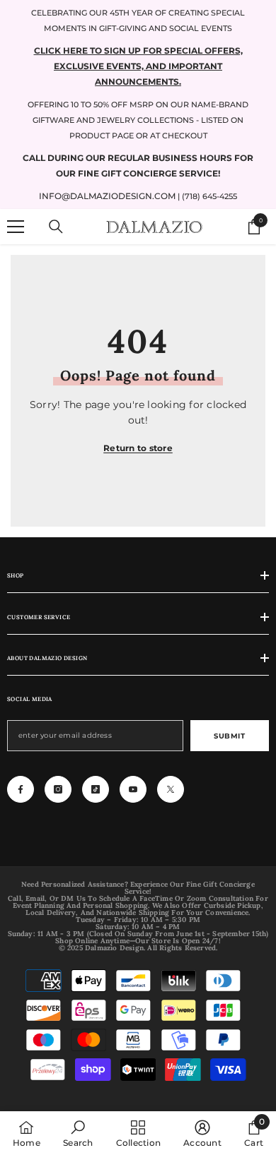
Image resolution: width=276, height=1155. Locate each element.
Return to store (138, 448)
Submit (229, 736)
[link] (78, 1133)
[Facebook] (20, 789)
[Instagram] (58, 789)
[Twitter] (170, 789)
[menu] (15, 226)
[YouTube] (133, 789)
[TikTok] (95, 789)
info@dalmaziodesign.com (107, 196)
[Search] (55, 226)
